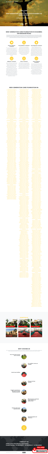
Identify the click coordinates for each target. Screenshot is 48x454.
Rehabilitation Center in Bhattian (24, 165)
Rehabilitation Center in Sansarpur (36, 277)
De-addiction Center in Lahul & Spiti (36, 147)
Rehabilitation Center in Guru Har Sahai (24, 239)
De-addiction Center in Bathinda (36, 107)
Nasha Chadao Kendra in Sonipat (11, 139)
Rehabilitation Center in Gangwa (24, 221)
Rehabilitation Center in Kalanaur (24, 275)
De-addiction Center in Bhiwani (36, 124)
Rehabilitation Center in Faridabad (24, 126)
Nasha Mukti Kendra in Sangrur (11, 98)
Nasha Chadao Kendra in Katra (12, 156)
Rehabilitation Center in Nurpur (36, 249)
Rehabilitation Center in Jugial (24, 269)
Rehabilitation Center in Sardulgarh (36, 279)
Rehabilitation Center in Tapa (36, 294)
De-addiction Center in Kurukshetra (36, 132)
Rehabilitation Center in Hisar (24, 128)
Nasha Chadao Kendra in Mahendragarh (11, 133)
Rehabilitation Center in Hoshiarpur (24, 111)
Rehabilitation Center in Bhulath (24, 173)
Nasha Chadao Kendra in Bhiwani (11, 124)
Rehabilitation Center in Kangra (24, 145)
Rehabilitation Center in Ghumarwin (24, 230)
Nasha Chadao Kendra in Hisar (12, 128)
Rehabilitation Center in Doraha (24, 208)
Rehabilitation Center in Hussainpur (24, 250)
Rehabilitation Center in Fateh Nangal (24, 213)
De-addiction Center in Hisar (36, 128)
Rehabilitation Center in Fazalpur (24, 214)
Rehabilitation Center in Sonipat (24, 139)
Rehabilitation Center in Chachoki (24, 181)
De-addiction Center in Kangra (36, 145)
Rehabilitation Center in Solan (24, 150)
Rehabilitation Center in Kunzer (36, 194)
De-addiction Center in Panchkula (36, 135)
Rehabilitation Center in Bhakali (24, 163)
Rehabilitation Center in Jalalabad (24, 256)
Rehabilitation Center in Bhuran (24, 175)
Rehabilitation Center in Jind (24, 130)
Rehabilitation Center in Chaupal (24, 186)
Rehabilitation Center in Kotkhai (36, 189)
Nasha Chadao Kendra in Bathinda (11, 107)
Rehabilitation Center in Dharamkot (24, 202)
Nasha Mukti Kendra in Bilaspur (36, 96)
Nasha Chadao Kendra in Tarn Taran (11, 122)
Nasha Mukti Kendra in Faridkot (11, 91)
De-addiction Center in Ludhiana (36, 113)
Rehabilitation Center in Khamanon (36, 171)
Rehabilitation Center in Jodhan (24, 265)
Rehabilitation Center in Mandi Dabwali (36, 212)
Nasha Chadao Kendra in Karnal (11, 131)
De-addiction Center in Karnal (36, 131)
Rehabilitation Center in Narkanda (36, 239)
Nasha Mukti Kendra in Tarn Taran (11, 96)
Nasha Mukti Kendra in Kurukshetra (24, 91)
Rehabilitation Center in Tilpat (36, 299)
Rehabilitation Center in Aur (11, 174)
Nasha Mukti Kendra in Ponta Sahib (36, 95)
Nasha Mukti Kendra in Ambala (24, 90)
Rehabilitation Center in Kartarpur (36, 167)
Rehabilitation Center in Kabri (24, 272)
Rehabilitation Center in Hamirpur (24, 144)
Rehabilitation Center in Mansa (24, 114)
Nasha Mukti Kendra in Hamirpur (24, 100)
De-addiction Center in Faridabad (36, 126)
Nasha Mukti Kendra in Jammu (36, 90)
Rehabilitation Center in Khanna (36, 174)
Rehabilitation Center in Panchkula (24, 135)
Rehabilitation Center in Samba (24, 155)
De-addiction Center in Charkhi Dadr (36, 125)
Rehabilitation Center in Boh (24, 177)
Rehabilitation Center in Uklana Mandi (36, 303)
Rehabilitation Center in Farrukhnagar (24, 212)
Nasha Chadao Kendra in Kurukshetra (12, 132)
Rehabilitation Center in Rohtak (24, 138)
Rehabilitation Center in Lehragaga (36, 199)
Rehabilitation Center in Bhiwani (24, 124)
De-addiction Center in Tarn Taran (36, 122)
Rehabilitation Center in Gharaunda (24, 227)
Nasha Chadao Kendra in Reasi (12, 154)
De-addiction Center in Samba (36, 155)
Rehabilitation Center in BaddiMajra (11, 179)
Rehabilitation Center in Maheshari (36, 204)
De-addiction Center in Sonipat (36, 139)
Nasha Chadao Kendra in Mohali (11, 158)
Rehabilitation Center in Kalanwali (24, 276)
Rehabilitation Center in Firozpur (24, 109)
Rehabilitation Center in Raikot (36, 258)
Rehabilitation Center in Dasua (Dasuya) (24, 196)
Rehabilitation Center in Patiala (24, 116)
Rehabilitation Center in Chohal (24, 190)
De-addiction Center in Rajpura (36, 159)
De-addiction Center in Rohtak (36, 138)
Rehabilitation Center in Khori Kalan (36, 181)
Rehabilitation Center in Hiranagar (24, 246)
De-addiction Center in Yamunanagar (36, 140)
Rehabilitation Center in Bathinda (24, 107)
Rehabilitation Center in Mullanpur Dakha (36, 227)
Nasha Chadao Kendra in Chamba (11, 143)
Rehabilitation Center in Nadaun (36, 230)
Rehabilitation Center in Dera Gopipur (24, 199)
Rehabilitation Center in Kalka (36, 160)
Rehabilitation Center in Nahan (36, 234)
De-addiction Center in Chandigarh (36, 141)
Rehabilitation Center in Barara (12, 189)
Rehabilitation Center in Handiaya (24, 241)
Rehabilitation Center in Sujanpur (36, 288)
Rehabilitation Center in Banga (12, 187)
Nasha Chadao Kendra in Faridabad (11, 126)
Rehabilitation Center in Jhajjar (24, 129)
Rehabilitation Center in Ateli (11, 173)
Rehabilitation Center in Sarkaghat (36, 280)
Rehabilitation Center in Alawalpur (11, 165)
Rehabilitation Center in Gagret (24, 219)
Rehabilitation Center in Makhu (36, 207)
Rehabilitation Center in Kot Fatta (36, 186)
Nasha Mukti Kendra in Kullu (24, 104)
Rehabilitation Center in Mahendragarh (24, 133)
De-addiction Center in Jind (36, 130)
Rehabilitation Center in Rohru (36, 269)
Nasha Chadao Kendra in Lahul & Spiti (12, 147)
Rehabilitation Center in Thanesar (36, 295)
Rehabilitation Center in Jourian (24, 267)
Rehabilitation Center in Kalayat (24, 277)
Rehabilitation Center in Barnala (24, 106)
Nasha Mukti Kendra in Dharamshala (36, 100)
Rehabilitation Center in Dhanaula (24, 201)
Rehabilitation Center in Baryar (11, 193)
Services (32, 1)
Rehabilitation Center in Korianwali (36, 185)
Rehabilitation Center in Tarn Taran (24, 122)
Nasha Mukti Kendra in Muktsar (11, 94)
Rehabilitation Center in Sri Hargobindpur (36, 286)
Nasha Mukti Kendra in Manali (36, 101)
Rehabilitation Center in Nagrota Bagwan (36, 233)
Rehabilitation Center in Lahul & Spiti (24, 147)
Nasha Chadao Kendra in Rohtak (11, 138)
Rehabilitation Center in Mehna (36, 220)
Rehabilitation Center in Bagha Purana (12, 181)
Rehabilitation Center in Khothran (36, 182)
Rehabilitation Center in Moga (24, 115)
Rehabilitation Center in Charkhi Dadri (24, 185)
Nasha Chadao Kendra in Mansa (11, 114)
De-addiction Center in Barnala (36, 106)
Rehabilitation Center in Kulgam (36, 192)
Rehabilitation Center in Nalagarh (36, 236)
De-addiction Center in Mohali (36, 158)
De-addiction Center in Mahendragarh (36, 133)
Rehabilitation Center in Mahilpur (36, 205)
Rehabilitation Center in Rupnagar (24, 117)
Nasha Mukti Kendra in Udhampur (36, 103)
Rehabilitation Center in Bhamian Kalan (24, 164)
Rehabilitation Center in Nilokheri (36, 245)
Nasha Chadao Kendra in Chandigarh (11, 141)
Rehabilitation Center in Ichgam (24, 251)
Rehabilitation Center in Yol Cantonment (36, 306)
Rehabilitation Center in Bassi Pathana (12, 194)
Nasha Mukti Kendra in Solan (24, 102)
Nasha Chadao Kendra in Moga (12, 115)
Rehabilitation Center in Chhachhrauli (24, 188)
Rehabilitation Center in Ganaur (24, 220)
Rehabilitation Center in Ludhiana (24, 113)
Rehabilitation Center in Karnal (24, 131)
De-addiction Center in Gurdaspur (36, 110)
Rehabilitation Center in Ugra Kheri (36, 302)
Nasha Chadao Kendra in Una (11, 151)
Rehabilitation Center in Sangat (36, 276)
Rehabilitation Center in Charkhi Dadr (24, 125)
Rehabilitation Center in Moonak (36, 222)
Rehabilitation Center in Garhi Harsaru (24, 222)
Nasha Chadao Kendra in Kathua (11, 153)
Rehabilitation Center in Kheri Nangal (36, 178)
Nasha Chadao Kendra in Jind (11, 130)
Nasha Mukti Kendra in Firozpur (11, 99)
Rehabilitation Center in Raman (36, 263)
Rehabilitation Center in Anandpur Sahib (11, 169)
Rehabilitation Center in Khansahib (36, 175)
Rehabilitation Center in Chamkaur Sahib (24, 183)
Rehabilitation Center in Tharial (36, 296)
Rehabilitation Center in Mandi (24, 148)
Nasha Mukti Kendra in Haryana (36, 91)
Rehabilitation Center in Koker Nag (36, 184)
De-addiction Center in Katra (36, 156)
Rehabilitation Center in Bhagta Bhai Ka (24, 162)
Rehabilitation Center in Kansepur (36, 162)
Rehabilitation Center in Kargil (36, 165)
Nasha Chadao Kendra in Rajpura (11, 159)
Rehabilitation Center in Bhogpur (24, 170)
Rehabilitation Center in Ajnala (12, 164)
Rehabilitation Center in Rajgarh (36, 261)
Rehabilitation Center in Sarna (36, 281)
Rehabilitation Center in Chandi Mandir (24, 184)
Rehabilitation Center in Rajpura (24, 159)
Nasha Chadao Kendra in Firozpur (11, 109)
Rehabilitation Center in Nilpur (36, 246)
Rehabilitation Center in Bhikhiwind (24, 168)
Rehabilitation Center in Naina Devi (36, 235)
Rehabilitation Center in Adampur (11, 162)
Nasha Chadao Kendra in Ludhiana (11, 113)
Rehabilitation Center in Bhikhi (24, 167)
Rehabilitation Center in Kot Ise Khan (36, 187)
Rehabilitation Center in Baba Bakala (11, 175)
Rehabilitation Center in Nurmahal (36, 248)
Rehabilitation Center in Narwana (36, 242)
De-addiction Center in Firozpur (36, 109)
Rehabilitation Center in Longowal (36, 202)
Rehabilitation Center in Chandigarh (24, 141)
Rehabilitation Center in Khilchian (36, 179)
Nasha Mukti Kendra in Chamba (36, 92)
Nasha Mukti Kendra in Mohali (36, 98)
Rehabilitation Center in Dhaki (24, 200)
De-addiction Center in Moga (36, 115)
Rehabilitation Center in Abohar (11, 160)
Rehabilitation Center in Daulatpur (24, 197)
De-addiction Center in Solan (36, 150)
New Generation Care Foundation (12, 1)
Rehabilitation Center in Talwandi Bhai (36, 292)
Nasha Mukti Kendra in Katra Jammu (36, 102)
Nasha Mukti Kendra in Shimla (36, 99)
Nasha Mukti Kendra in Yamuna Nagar (24, 96)
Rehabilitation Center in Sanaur (36, 275)
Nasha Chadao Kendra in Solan (12, 150)
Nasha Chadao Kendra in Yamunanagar (12, 140)
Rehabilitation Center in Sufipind (36, 287)
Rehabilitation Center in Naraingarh (36, 238)
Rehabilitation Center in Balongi (11, 186)
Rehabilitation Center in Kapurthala (36, 164)
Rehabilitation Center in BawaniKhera (12, 196)
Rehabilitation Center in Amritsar (24, 105)
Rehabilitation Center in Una (24, 151)
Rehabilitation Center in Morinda (36, 223)
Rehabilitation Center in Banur (12, 188)
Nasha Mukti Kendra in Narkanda (24, 98)
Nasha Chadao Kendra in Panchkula (11, 135)
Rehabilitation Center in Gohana (24, 235)
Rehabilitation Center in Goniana (24, 236)
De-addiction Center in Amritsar (36, 105)
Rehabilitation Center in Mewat (24, 134)
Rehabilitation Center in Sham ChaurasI (36, 284)
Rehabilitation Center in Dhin (24, 205)
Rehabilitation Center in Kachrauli (24, 273)
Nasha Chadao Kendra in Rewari (11, 137)
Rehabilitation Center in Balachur (11, 185)
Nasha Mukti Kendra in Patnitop (36, 104)
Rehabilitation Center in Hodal (24, 248)
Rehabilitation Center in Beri (24, 160)
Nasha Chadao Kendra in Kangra (11, 145)
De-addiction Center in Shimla (36, 149)
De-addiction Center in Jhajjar (36, 129)
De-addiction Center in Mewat (36, 134)
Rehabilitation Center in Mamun (36, 211)
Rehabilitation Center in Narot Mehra (36, 241)
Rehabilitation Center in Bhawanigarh (24, 166)
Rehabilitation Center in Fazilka (24, 215)
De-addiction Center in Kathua (36, 153)
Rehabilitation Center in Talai (36, 291)
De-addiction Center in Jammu (36, 152)
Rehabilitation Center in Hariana (24, 243)
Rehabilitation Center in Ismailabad (24, 253)
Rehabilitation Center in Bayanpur (11, 197)
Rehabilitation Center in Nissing (36, 247)
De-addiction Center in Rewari (36, 137)
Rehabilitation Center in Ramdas (36, 264)
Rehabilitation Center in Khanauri (36, 173)
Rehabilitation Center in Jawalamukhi (24, 260)
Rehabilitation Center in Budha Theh (24, 178)
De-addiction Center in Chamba (36, 143)
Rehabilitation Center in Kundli (36, 193)
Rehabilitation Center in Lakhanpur (36, 198)
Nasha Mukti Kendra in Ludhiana (11, 102)
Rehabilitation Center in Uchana (36, 301)
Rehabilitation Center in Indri (24, 252)
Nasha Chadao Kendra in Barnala (11, 106)
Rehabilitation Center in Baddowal (11, 177)
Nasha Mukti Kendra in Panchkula (24, 94)
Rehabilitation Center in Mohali (24, 158)
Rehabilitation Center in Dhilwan (24, 204)
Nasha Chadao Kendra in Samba (11, 155)
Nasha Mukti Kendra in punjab (12, 89)
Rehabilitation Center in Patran (36, 252)
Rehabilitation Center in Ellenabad (24, 209)
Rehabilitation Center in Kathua (24, 153)
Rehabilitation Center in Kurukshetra (24, 132)
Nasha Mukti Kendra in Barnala (11, 104)
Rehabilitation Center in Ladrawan (36, 196)
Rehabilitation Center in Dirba (24, 207)
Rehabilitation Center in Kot (36, 188)
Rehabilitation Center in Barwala (11, 192)
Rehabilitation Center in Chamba (24, 143)
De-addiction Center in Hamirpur (36, 144)
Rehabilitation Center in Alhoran (11, 166)
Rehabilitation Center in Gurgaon (24, 238)
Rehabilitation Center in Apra (11, 170)
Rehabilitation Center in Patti (36, 253)
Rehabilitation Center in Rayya (36, 268)
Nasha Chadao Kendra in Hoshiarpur (11, 111)
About (29, 1)
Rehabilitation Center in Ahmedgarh (11, 163)
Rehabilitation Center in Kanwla (36, 163)
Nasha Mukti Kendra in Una (24, 101)
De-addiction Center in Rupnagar (36, 117)
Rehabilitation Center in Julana (24, 270)
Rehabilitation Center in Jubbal (24, 268)
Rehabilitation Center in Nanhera (36, 237)
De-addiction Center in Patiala (36, 116)
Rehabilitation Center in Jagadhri (24, 254)
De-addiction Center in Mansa (36, 114)
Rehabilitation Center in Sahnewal (36, 273)
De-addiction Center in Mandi (36, 148)
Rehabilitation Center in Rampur (36, 265)
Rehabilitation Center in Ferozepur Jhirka (24, 216)
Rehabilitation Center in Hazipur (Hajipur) (24, 245)
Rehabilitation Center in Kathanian (36, 169)
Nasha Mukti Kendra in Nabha (12, 90)
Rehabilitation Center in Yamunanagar (24, 140)
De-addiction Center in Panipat (36, 136)
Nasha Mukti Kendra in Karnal (24, 92)
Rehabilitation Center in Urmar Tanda (36, 305)
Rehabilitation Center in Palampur (36, 250)
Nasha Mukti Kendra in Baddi (24, 103)
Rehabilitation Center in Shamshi (36, 285)
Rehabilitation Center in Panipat (24, 136)
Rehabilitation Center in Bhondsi (24, 171)
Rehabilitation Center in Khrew (36, 183)
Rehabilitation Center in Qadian (36, 256)
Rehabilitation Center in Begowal (11, 198)
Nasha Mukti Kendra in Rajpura (12, 103)
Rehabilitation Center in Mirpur (36, 221)
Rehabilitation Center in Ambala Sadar (12, 168)
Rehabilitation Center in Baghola (11, 182)
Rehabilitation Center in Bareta (12, 190)
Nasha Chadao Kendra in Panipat (11, 136)
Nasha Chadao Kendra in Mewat (11, 134)
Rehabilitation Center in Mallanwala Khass (36, 209)
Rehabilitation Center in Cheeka (24, 187)
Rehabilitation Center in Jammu (24, 152)
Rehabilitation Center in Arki (11, 171)
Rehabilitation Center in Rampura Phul (36, 266)
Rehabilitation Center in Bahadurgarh (12, 183)
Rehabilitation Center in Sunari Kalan (36, 290)
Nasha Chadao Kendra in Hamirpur (11, 144)
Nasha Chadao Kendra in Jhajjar (11, 129)
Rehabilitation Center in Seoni (36, 282)
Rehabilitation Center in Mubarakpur (36, 224)
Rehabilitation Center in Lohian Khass (36, 201)
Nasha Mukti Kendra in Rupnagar (11, 92)
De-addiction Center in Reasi (36, 154)
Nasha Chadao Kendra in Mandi (12, 148)
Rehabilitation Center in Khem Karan (36, 177)
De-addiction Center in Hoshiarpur (36, 111)
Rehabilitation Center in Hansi (24, 242)
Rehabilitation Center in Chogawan (24, 189)
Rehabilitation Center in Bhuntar (24, 174)
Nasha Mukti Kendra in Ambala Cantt (24, 89)
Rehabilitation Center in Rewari (24, 137)
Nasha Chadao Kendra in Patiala (11, 116)
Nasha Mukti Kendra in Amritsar (11, 101)
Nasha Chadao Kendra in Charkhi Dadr (12, 125)
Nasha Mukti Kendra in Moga (11, 95)
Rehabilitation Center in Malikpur (36, 208)
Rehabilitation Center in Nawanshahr (36, 243)
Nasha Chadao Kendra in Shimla (11, 149)
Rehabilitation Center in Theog (36, 297)
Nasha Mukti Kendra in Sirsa (24, 95)
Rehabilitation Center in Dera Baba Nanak (24, 198)
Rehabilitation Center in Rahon (36, 257)
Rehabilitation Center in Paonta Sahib (36, 251)
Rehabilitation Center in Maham (36, 203)
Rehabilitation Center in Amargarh (11, 167)
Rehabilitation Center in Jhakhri (24, 263)
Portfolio (36, 1)
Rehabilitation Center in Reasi (24, 154)
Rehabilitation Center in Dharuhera (24, 203)
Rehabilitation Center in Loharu (36, 200)
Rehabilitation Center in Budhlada (24, 179)
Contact (40, 1)
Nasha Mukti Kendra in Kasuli (24, 99)
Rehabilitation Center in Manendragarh (36, 213)
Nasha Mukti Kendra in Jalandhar (11, 100)
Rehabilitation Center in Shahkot (36, 283)
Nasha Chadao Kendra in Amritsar (11, 105)
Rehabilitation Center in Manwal (36, 216)
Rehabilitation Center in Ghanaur (24, 226)
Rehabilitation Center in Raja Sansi (36, 260)
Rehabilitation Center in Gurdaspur (24, 110)
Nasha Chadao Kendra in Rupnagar (11, 117)
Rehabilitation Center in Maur (36, 217)
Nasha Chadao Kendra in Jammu (11, 152)
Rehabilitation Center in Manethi (36, 214)
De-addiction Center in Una (36, 151)
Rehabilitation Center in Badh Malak (11, 178)
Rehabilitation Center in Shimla (24, 149)
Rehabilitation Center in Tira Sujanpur (36, 300)
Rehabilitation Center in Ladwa (36, 197)
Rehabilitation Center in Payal (36, 254)
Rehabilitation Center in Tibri (36, 298)
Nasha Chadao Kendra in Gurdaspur (11, 110)
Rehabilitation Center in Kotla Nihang (36, 190)
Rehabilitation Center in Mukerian (36, 226)
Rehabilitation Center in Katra (24, 156)
